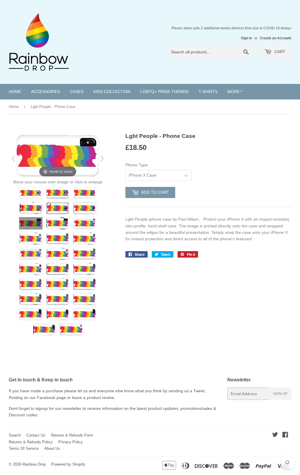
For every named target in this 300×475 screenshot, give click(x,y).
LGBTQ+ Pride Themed (164, 91)
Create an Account (275, 38)
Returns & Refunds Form (72, 435)
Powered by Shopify (68, 464)
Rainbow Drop (34, 464)
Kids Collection (111, 91)
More (233, 91)
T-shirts (208, 91)
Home (15, 91)
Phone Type (136, 165)
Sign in (246, 38)
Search (15, 435)
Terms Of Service (24, 448)
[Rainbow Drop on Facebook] (285, 435)
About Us (52, 448)
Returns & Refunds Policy (31, 442)
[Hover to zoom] (57, 155)
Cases (76, 91)
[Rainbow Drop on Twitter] (275, 435)
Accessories (45, 91)
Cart (279, 51)
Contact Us (35, 435)
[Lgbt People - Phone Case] (30, 193)
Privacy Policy (70, 442)
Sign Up (280, 394)
